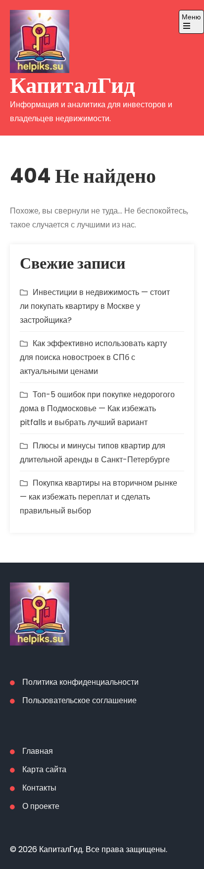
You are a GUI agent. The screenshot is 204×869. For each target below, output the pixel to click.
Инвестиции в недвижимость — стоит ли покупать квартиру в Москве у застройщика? (95, 306)
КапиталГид (72, 85)
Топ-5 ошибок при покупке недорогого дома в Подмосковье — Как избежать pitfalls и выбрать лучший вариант (97, 408)
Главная (37, 751)
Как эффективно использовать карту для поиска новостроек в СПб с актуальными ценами (93, 357)
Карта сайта (44, 769)
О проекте (40, 806)
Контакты (39, 788)
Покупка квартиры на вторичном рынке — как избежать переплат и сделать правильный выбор (98, 496)
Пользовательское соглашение (79, 700)
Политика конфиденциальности (80, 682)
